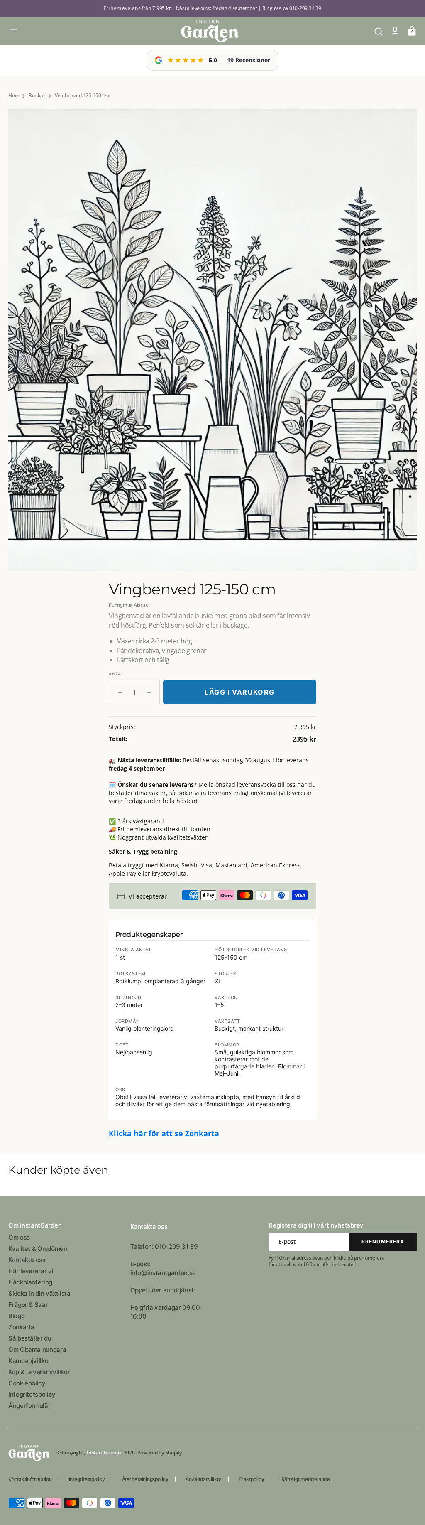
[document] (212, 340)
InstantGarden (104, 1452)
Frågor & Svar (28, 1305)
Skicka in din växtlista (39, 1293)
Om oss (19, 1237)
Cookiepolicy (27, 1383)
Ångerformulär (29, 1406)
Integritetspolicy (32, 1394)
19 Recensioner (248, 60)
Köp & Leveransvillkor (39, 1372)
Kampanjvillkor (29, 1361)
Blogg (16, 1316)
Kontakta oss (27, 1260)
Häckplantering (30, 1282)
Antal (116, 673)
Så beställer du (29, 1338)
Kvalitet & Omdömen (37, 1248)
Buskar (37, 95)
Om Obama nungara (37, 1349)
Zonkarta (21, 1327)
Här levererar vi (30, 1271)
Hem (13, 95)
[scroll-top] (407, 1507)
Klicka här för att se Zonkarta (164, 1133)
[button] (13, 31)
